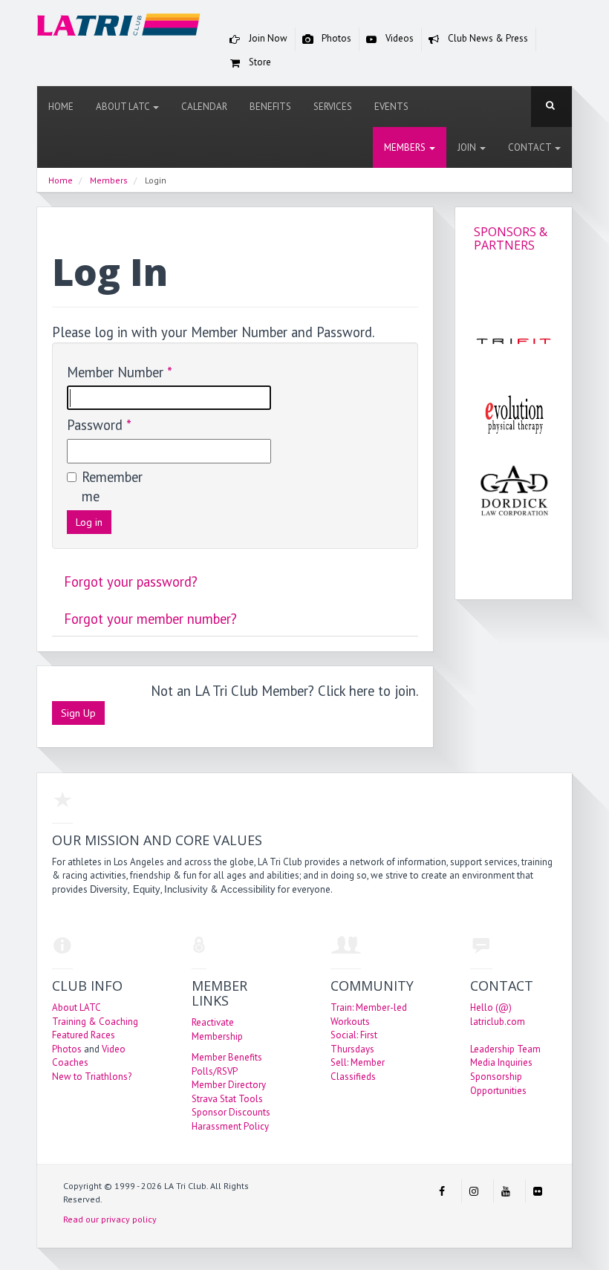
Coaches (70, 1062)
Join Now (267, 38)
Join (467, 147)
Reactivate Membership (217, 1029)
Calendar (204, 106)
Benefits (270, 106)
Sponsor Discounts (231, 1112)
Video (114, 1049)
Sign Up (78, 713)
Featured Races (83, 1035)
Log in (89, 522)
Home (61, 106)
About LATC (124, 106)
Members (406, 147)
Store (259, 62)
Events (391, 106)
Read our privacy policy (110, 1219)
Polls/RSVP (215, 1071)
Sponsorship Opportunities (498, 1083)
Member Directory (229, 1084)
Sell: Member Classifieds (357, 1069)
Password (99, 425)
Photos (335, 38)
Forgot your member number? (150, 619)
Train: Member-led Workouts (368, 1014)
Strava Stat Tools (227, 1098)
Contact (530, 147)
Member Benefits (227, 1057)
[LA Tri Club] (119, 28)
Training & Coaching (95, 1021)
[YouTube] (506, 1191)
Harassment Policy (230, 1126)
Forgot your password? (131, 581)
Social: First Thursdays (353, 1042)
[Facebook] (442, 1191)
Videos (398, 38)
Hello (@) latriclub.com (497, 1014)
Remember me (111, 487)
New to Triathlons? (91, 1076)
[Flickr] (538, 1191)
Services (332, 106)
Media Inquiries (501, 1062)
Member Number (119, 372)
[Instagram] (474, 1191)
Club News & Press (487, 38)
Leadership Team (505, 1049)
